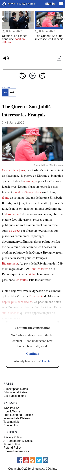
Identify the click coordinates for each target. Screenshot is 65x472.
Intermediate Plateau (16, 418)
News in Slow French (9, 3)
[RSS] (32, 460)
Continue (32, 353)
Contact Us (10, 425)
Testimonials (11, 421)
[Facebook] (19, 460)
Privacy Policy (12, 437)
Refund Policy (12, 447)
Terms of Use (11, 444)
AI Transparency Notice (18, 440)
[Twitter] (39, 460)
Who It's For (11, 408)
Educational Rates (15, 392)
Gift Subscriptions (14, 395)
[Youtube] (26, 460)
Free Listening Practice (18, 414)
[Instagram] (45, 460)
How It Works (11, 411)
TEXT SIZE (6, 88)
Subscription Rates (15, 388)
